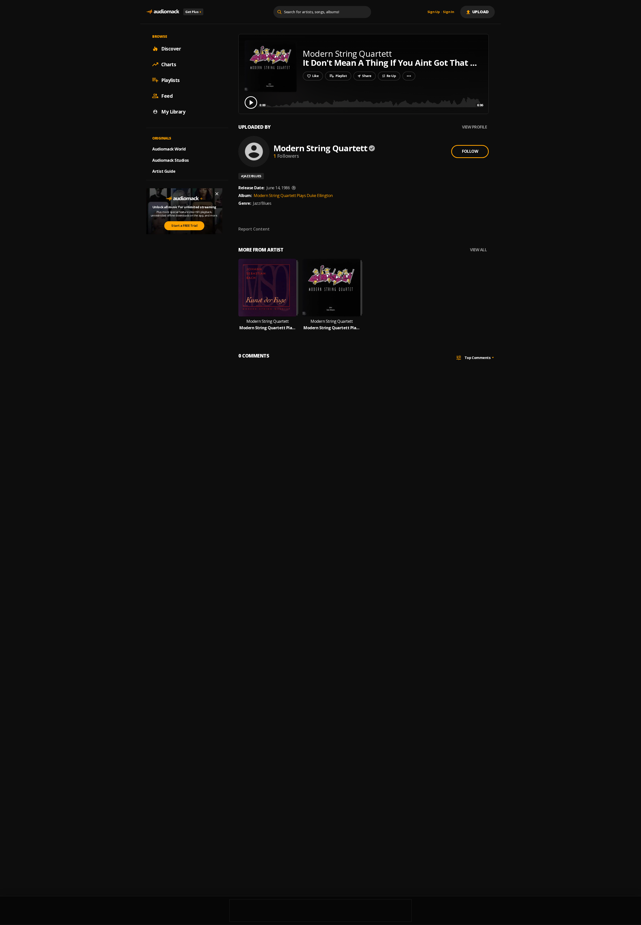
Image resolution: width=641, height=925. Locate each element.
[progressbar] (371, 102)
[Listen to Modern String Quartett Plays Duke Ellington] (331, 288)
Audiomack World (169, 149)
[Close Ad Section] (216, 193)
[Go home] (162, 12)
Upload (480, 11)
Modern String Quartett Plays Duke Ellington (293, 195)
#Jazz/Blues (251, 176)
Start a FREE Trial (184, 225)
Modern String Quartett (320, 148)
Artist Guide (163, 171)
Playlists (170, 80)
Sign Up (433, 12)
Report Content (254, 229)
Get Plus (193, 12)
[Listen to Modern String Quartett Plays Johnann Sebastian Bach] (267, 288)
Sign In (448, 12)
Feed (167, 95)
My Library (173, 111)
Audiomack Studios (170, 160)
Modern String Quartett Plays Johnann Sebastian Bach (267, 327)
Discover (171, 48)
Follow (470, 151)
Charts (168, 64)
